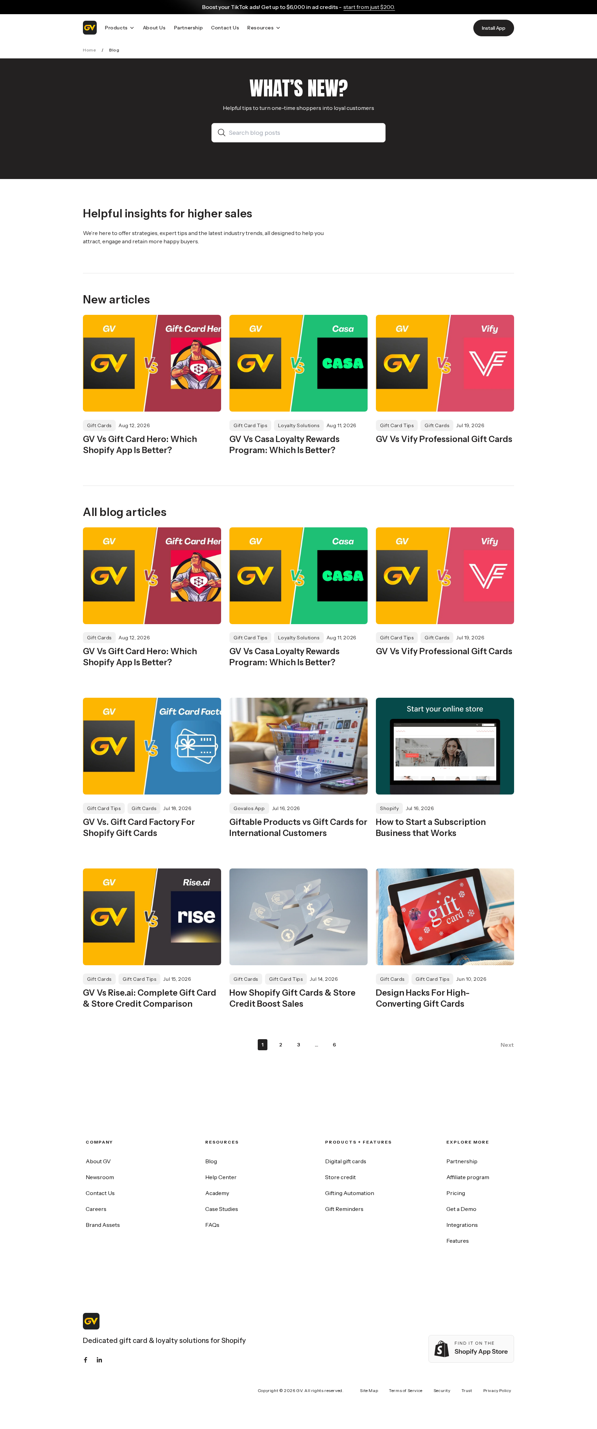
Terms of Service (406, 1390)
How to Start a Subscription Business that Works (431, 827)
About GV (98, 1161)
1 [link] (263, 1045)
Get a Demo (461, 1208)
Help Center (221, 1177)
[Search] (223, 132)
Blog (211, 1161)
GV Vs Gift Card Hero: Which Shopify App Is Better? (140, 444)
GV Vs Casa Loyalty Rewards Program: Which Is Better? (284, 444)
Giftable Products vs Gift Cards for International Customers (298, 827)
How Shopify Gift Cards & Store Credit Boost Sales (292, 998)
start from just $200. (369, 6)
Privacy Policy (497, 1390)
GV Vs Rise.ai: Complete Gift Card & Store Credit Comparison (149, 998)
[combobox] (304, 132)
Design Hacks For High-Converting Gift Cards (423, 998)
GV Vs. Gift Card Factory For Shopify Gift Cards (139, 827)
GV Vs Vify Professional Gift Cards (444, 439)
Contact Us (100, 1193)
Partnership (461, 1161)
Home (89, 50)
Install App (493, 28)
